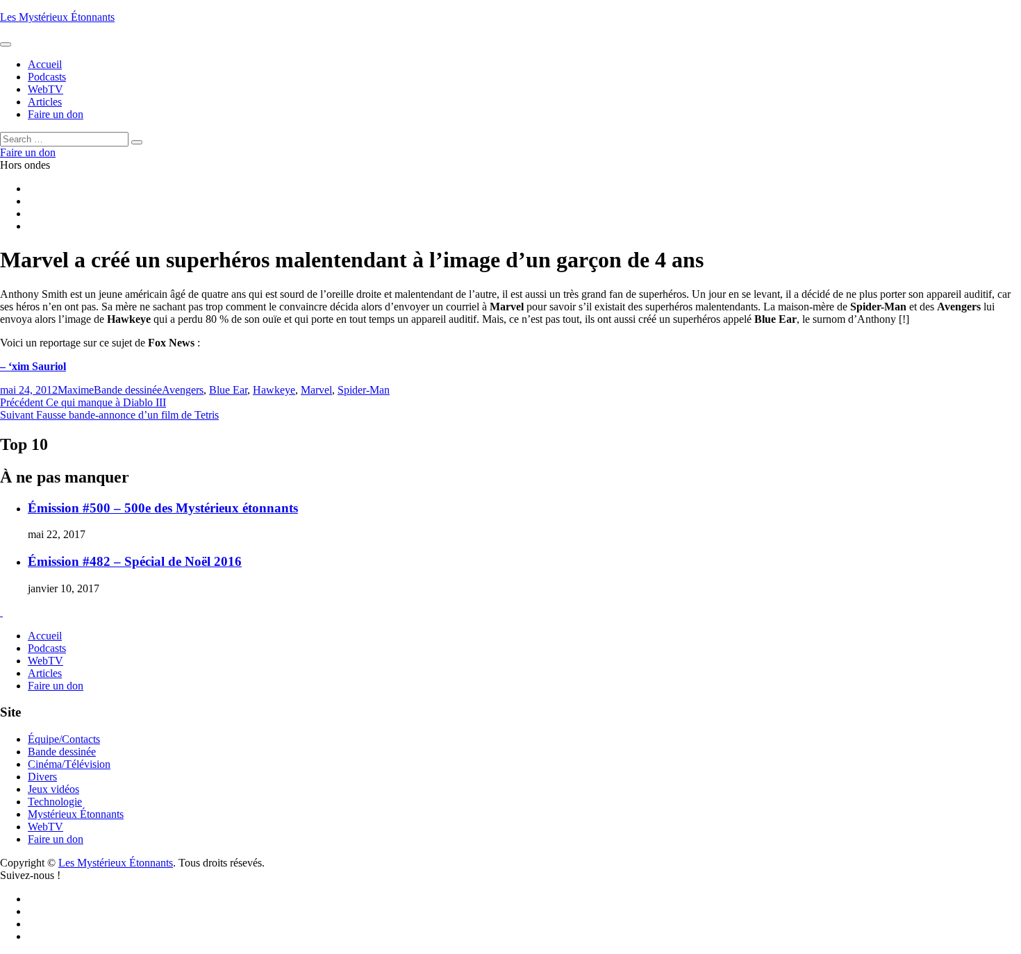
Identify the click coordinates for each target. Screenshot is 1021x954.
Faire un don (55, 686)
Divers (42, 777)
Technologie (55, 801)
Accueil (45, 636)
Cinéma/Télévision (69, 764)
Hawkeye (274, 390)
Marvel (316, 390)
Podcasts (47, 648)
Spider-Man (364, 390)
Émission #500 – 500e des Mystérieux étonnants (163, 508)
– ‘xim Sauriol (33, 366)
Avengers (183, 390)
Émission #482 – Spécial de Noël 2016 (135, 561)
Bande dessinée (128, 390)
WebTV (45, 661)
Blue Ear (228, 390)
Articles (45, 673)
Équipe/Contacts (64, 739)
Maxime (76, 390)
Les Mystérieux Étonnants (57, 17)
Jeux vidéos (53, 789)
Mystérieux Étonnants (76, 814)
